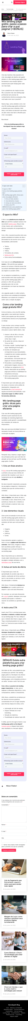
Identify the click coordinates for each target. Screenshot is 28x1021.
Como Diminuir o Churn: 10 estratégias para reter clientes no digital (13, 954)
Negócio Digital (14, 1016)
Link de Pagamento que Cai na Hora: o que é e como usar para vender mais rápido (13, 883)
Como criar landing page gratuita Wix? (12, 192)
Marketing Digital (8, 1009)
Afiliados (23, 1013)
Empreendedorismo (19, 1009)
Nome (4, 824)
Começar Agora (20, 2)
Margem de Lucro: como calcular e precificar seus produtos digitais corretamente (13, 919)
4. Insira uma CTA (9, 205)
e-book (6, 596)
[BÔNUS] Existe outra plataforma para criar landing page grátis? (12, 208)
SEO (22, 367)
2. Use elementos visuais (11, 201)
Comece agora (6, 726)
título (4, 470)
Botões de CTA (9, 255)
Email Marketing (15, 1013)
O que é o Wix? (6, 189)
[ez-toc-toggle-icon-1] (23, 186)
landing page (12, 224)
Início (3, 9)
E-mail (4, 831)
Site (3, 838)
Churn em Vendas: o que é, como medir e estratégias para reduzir (13, 989)
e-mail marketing (16, 389)
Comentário (5, 805)
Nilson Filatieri (10, 33)
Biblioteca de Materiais (16, 1008)
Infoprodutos (9, 1011)
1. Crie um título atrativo (11, 199)
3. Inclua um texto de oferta (12, 203)
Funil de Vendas (10, 9)
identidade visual (7, 562)
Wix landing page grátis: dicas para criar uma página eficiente (12, 196)
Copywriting (19, 1014)
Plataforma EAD (10, 1014)
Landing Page (6, 1013)
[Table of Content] (23, 186)
